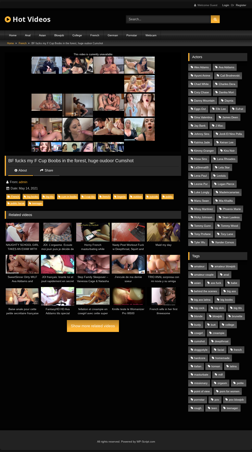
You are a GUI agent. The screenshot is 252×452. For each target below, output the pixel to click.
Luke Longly (201, 192)
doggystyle (201, 349)
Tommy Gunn (202, 225)
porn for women (229, 391)
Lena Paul (200, 175)
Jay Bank (200, 125)
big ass (231, 291)
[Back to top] (239, 440)
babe (234, 282)
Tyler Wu (199, 242)
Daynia (229, 100)
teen (214, 408)
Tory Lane (227, 234)
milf (220, 374)
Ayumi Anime (202, 75)
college (229, 324)
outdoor (137, 196)
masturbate (201, 374)
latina (233, 366)
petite (240, 383)
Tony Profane (202, 234)
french (106, 196)
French (94, 35)
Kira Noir (229, 150)
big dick (219, 307)
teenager (37, 203)
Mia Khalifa (226, 200)
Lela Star (224, 167)
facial (221, 349)
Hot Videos (31, 19)
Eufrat (239, 108)
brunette (237, 316)
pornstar (199, 399)
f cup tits (90, 196)
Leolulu (221, 175)
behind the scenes (205, 291)
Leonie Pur (201, 183)
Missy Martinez (203, 209)
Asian (42, 35)
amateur (199, 266)
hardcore (199, 358)
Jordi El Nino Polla (230, 133)
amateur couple (204, 274)
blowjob (217, 316)
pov (217, 399)
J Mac (219, 125)
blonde (198, 316)
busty (197, 324)
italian (197, 366)
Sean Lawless (231, 217)
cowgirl (198, 333)
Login (225, 5)
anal (226, 274)
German (113, 35)
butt (213, 324)
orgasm (222, 383)
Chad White (201, 84)
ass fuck (216, 282)
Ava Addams (226, 67)
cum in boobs (69, 196)
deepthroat (221, 341)
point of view (202, 391)
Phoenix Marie (232, 209)
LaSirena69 (201, 167)
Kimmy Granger (204, 150)
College (77, 35)
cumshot (199, 341)
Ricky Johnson (203, 217)
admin (23, 182)
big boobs (32, 196)
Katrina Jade (202, 142)
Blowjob (59, 35)
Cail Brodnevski (230, 75)
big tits (50, 196)
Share (48, 170)
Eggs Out (200, 108)
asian (197, 282)
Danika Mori (226, 92)
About (22, 170)
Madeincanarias (229, 192)
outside (154, 196)
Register (241, 5)
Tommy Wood (229, 225)
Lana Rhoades (226, 158)
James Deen (230, 117)
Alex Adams (201, 67)
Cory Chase (201, 92)
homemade (222, 358)
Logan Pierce (226, 183)
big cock (199, 307)
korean (215, 366)
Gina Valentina (203, 117)
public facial (17, 203)
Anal (28, 35)
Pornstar (131, 35)
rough (197, 408)
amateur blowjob (225, 266)
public (169, 196)
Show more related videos (93, 326)
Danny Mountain (204, 100)
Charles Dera (227, 84)
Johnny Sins (201, 133)
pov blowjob (236, 399)
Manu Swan (201, 200)
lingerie (121, 196)
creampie (218, 333)
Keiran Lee (226, 142)
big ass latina (202, 299)
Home (13, 35)
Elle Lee (221, 108)
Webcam (151, 35)
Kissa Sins (200, 158)
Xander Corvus (224, 242)
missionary (201, 383)
